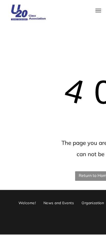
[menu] (98, 10)
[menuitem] (27, 202)
